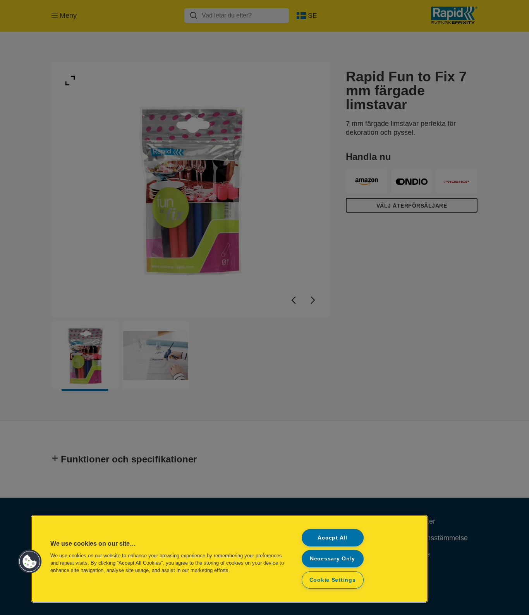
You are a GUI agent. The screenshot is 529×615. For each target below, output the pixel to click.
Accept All (332, 537)
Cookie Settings (332, 580)
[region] (229, 559)
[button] (29, 561)
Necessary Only (332, 558)
